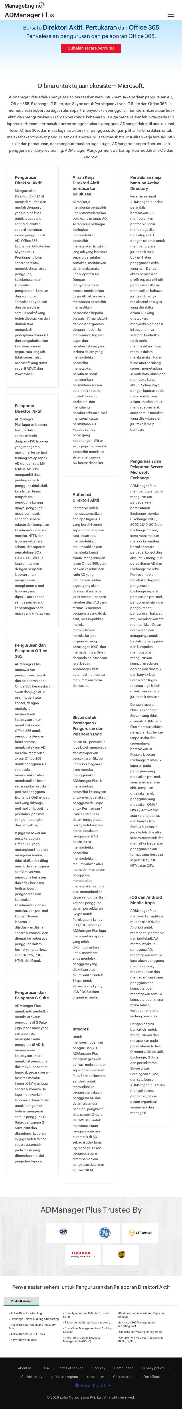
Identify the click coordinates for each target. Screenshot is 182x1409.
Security (98, 1368)
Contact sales (124, 1376)
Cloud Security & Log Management (140, 1331)
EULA (45, 1368)
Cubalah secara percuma (91, 48)
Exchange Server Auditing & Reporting (35, 1319)
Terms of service (70, 1368)
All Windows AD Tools (24, 1339)
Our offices (152, 1376)
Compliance (123, 1368)
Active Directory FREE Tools (28, 1334)
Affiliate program (64, 1376)
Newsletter (95, 1376)
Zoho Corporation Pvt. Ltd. (81, 1397)
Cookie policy (31, 1376)
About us (25, 1368)
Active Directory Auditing (26, 1313)
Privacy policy (153, 1368)
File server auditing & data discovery (87, 1322)
